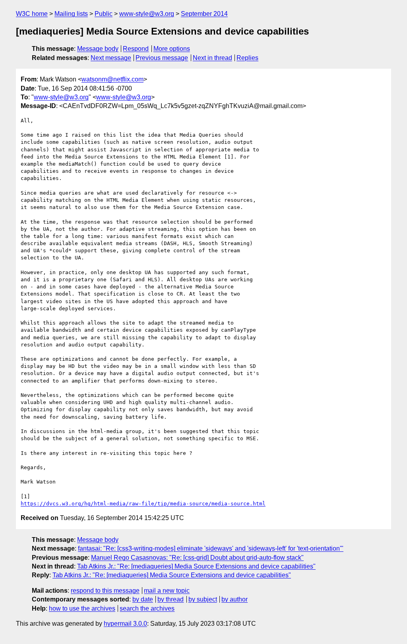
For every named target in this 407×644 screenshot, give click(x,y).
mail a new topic (167, 590)
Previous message (162, 57)
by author (234, 599)
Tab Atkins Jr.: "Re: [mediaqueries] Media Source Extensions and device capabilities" (196, 566)
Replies (247, 57)
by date (142, 599)
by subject (202, 599)
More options (171, 48)
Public (103, 13)
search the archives (147, 608)
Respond (136, 48)
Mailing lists (71, 13)
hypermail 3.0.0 (125, 623)
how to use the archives (82, 608)
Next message (111, 57)
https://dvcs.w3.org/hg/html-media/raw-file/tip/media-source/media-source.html (143, 504)
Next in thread (212, 57)
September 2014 (204, 13)
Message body (97, 48)
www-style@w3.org (146, 13)
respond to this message (105, 590)
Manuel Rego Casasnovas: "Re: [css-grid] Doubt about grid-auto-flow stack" (197, 557)
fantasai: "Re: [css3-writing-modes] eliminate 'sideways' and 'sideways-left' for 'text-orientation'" (210, 548)
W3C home (32, 13)
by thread (170, 599)
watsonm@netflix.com (112, 79)
